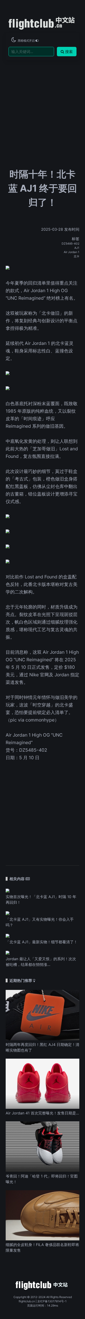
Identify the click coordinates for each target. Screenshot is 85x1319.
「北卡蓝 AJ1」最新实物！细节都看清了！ (41, 942)
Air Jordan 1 (71, 252)
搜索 (69, 51)
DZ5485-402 (70, 243)
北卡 (76, 256)
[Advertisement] (42, 99)
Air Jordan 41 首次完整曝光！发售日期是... (42, 1113)
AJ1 (76, 248)
